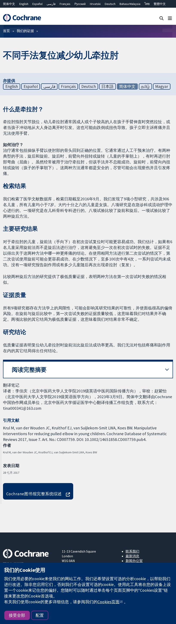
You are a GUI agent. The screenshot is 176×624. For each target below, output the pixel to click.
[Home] (22, 18)
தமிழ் (145, 86)
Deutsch (110, 4)
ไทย (147, 4)
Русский (80, 4)
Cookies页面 (108, 601)
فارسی (51, 4)
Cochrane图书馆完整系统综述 (34, 493)
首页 (6, 31)
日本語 (107, 86)
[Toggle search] (161, 18)
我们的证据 (25, 31)
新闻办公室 (134, 561)
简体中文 (9, 4)
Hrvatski (95, 4)
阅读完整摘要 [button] (29, 369)
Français (65, 4)
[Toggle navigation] (170, 18)
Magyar (161, 86)
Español (37, 4)
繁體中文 (160, 4)
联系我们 (132, 551)
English (23, 4)
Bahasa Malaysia (130, 4)
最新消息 (132, 556)
